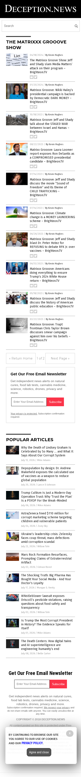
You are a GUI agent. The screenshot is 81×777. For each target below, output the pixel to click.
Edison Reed (45, 567)
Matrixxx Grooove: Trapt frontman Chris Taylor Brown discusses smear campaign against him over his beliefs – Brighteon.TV (50, 332)
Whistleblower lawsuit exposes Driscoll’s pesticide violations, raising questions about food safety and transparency (46, 602)
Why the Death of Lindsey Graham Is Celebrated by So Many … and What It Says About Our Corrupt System (47, 451)
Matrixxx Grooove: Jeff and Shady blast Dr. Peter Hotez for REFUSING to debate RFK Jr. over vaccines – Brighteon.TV (52, 245)
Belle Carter (44, 653)
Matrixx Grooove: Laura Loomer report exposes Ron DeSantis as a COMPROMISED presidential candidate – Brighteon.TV (52, 156)
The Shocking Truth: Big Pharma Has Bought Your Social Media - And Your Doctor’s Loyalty (46, 579)
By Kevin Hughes (54, 55)
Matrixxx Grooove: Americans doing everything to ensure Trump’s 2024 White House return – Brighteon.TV (50, 275)
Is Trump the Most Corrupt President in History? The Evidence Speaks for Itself (47, 624)
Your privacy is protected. (24, 413)
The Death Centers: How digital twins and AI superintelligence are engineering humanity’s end (46, 645)
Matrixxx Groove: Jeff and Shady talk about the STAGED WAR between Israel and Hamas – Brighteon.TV (51, 126)
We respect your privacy (57, 707)
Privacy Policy (32, 743)
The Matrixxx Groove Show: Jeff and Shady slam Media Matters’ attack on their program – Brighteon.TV (51, 66)
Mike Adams (43, 460)
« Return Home (21, 358)
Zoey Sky (43, 526)
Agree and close (39, 752)
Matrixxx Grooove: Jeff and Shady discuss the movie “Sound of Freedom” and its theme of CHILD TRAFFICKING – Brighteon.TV (52, 187)
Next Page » (60, 358)
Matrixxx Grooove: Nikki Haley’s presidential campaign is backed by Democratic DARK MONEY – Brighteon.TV (52, 96)
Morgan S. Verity (46, 587)
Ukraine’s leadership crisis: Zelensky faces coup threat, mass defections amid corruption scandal (46, 538)
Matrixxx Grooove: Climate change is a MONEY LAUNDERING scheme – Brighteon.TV (52, 217)
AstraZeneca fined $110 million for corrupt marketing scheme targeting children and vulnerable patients (46, 517)
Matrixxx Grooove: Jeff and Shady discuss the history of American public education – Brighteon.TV (52, 302)
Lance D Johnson (47, 484)
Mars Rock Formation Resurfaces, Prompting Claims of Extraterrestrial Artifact (46, 558)
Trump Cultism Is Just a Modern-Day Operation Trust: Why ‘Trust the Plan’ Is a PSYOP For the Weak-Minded (46, 496)
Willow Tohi (43, 546)
